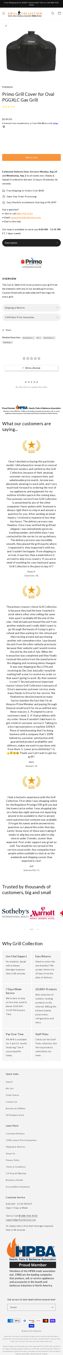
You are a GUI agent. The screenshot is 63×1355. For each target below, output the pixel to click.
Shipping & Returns (15, 1146)
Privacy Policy (12, 1160)
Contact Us (11, 1102)
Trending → (7, 342)
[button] (3, 13)
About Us (10, 1153)
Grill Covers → (49, 338)
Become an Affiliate (15, 1108)
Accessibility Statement (18, 1186)
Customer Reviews (15, 1133)
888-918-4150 (25, 213)
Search (9, 1082)
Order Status (12, 1095)
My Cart (10, 1088)
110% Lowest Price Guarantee (21, 1140)
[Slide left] (25, 929)
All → (39, 338)
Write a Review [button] (32, 368)
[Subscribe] (52, 1307)
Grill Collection (34, 1331)
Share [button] (8, 330)
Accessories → (28, 338)
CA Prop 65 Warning (16, 1173)
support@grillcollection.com (26, 217)
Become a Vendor (14, 1180)
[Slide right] (38, 929)
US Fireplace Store (15, 1115)
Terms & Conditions (16, 1166)
